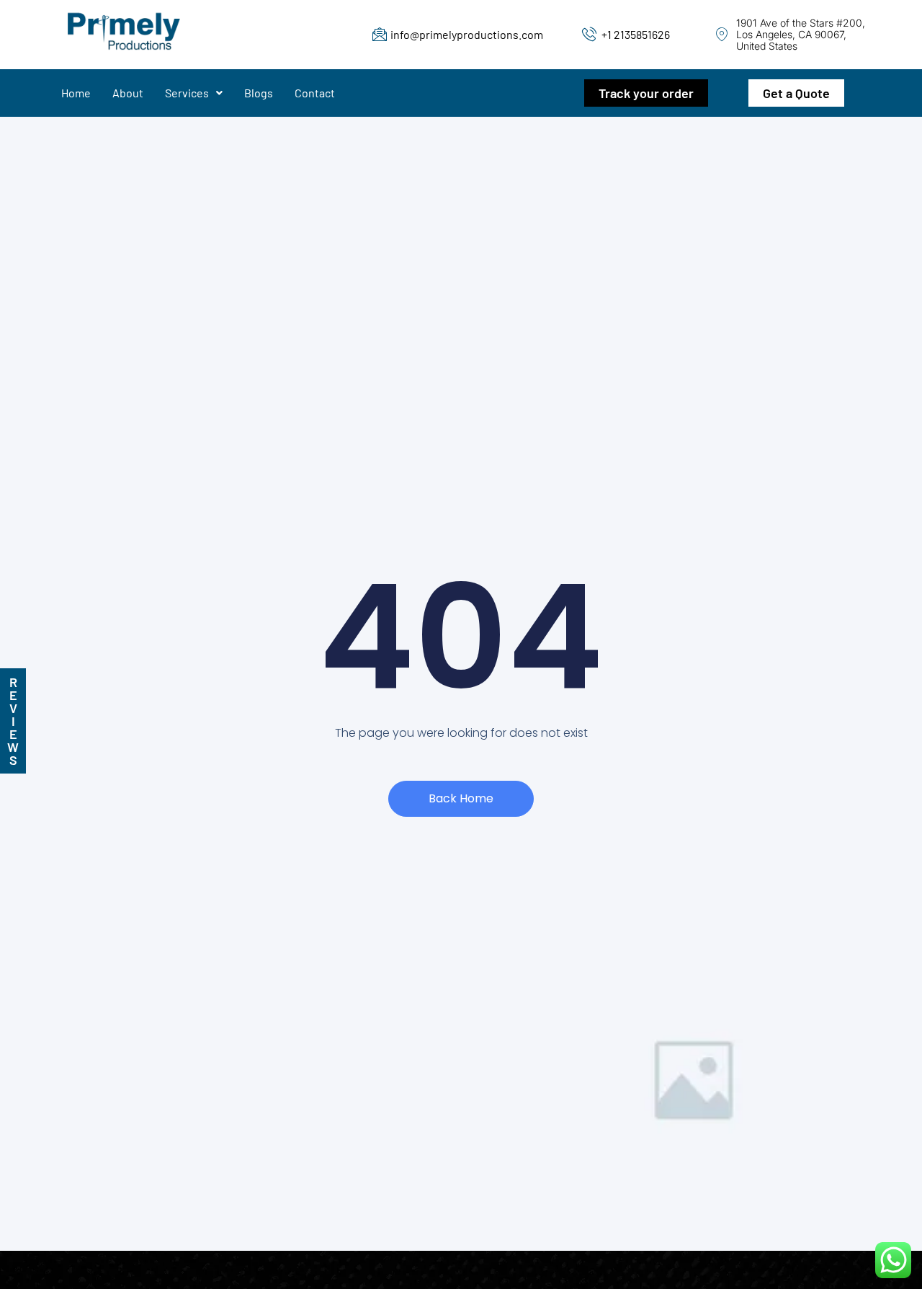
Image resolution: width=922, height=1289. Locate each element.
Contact (315, 92)
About (127, 92)
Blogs (258, 92)
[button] (193, 93)
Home (76, 92)
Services (187, 92)
